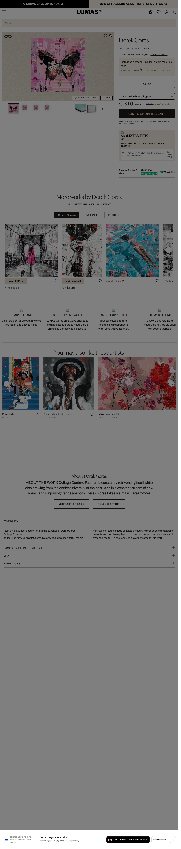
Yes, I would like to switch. (130, 840)
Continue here (159, 840)
